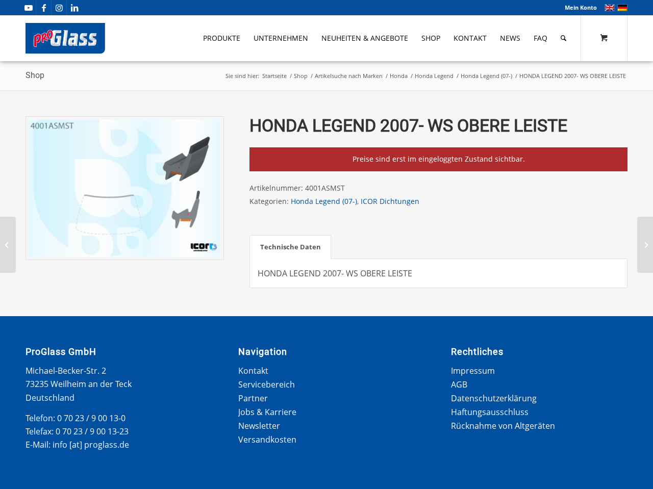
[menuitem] (578, 7)
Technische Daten (290, 246)
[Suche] (563, 38)
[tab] (290, 247)
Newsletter (259, 425)
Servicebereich (266, 384)
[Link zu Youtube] (28, 7)
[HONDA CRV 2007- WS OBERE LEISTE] (8, 245)
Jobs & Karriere (267, 412)
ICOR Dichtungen (390, 201)
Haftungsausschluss (490, 412)
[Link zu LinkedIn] (74, 7)
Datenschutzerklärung (494, 398)
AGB (459, 384)
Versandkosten (267, 439)
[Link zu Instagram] (59, 7)
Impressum (473, 370)
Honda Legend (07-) (324, 201)
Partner (253, 398)
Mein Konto (581, 7)
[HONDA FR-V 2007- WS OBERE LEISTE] (645, 245)
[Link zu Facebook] (43, 7)
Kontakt (253, 370)
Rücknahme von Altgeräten (503, 425)
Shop (35, 75)
